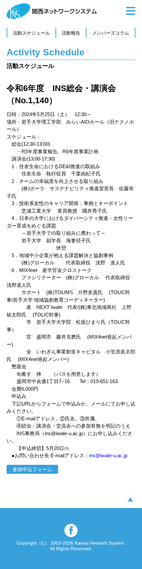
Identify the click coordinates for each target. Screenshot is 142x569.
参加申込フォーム (32, 469)
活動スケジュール (31, 33)
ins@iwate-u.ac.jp (108, 455)
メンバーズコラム (110, 33)
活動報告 (71, 33)
